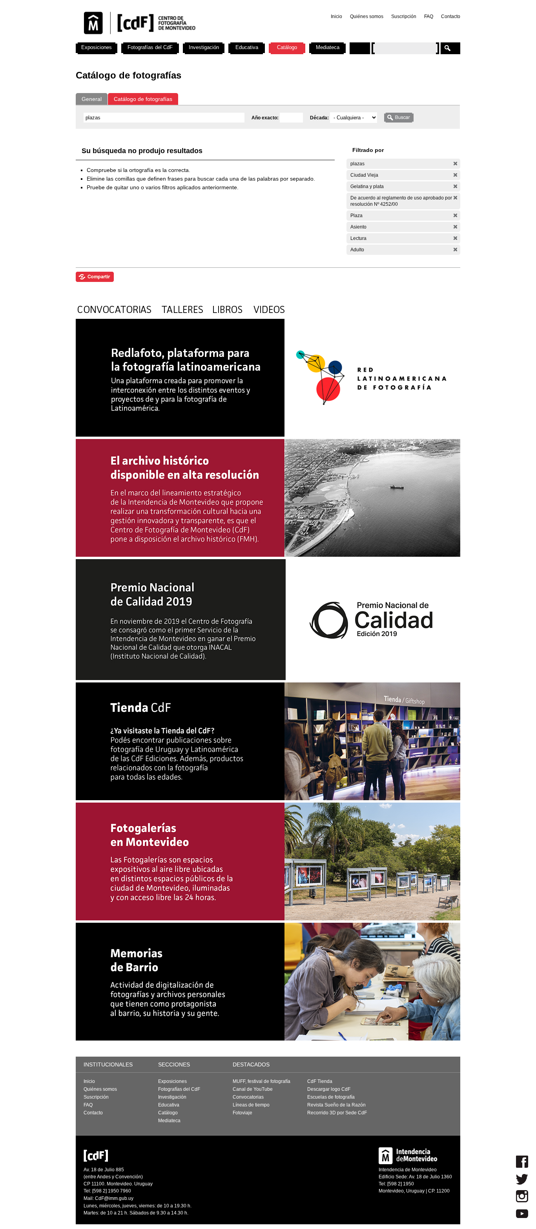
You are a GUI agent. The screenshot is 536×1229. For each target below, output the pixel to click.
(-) (455, 163)
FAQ (428, 16)
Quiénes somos (366, 16)
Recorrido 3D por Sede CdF (337, 1113)
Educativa (246, 47)
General (92, 99)
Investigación (204, 47)
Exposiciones (96, 47)
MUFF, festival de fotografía (261, 1081)
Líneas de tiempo (251, 1105)
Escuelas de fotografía (331, 1097)
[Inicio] (179, 39)
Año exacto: (266, 118)
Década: (320, 118)
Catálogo (287, 47)
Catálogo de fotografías (143, 99)
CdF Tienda (319, 1081)
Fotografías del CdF (150, 47)
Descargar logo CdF (328, 1089)
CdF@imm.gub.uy (114, 1198)
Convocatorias (248, 1097)
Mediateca (327, 47)
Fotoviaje (242, 1113)
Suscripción (403, 16)
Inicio (336, 16)
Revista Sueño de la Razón (336, 1105)
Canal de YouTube (253, 1089)
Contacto (450, 16)
